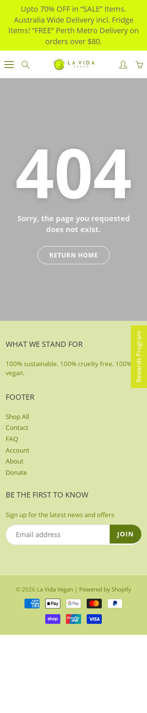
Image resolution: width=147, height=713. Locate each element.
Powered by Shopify (105, 589)
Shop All (17, 416)
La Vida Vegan (55, 589)
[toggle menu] (8, 64)
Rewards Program (139, 356)
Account (17, 450)
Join (125, 534)
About (14, 461)
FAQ (12, 438)
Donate (16, 472)
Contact (17, 427)
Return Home (73, 255)
